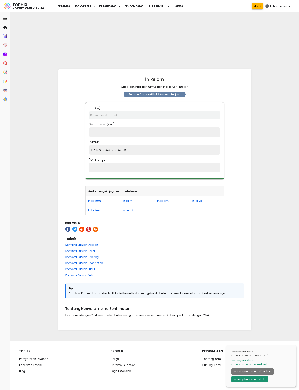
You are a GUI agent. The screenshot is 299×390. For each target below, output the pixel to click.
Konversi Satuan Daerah (81, 245)
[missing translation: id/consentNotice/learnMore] (249, 362)
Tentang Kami (211, 359)
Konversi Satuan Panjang (82, 257)
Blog (22, 371)
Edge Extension (121, 371)
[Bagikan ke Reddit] (81, 229)
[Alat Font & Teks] (5, 63)
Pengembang (133, 6)
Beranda (63, 6)
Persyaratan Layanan (33, 359)
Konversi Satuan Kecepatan (84, 263)
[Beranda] (5, 27)
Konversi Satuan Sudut (80, 269)
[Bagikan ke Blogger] (95, 229)
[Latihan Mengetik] (5, 90)
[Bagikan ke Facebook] (67, 229)
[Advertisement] (155, 40)
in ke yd (197, 201)
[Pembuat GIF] (5, 45)
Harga (178, 6)
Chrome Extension (123, 365)
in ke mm (94, 201)
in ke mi (128, 210)
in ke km (163, 201)
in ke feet (94, 210)
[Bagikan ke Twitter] (74, 229)
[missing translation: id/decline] (252, 371)
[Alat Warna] (5, 72)
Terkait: (71, 238)
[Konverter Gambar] (5, 36)
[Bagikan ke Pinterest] (88, 229)
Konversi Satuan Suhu (79, 275)
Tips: (72, 288)
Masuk (257, 6)
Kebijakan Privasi (30, 365)
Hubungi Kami (211, 365)
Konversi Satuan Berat (80, 251)
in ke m (127, 201)
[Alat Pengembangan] (5, 54)
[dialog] (261, 366)
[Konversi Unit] (5, 81)
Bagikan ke (73, 223)
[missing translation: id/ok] (249, 379)
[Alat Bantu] (5, 99)
